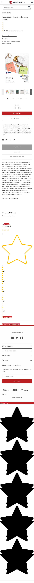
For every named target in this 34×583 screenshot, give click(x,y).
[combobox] (17, 8)
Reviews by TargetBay (8, 216)
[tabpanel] (7, 92)
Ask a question (10, 30)
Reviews (4, 403)
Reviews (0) (6, 224)
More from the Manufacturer (10, 198)
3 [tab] (13, 98)
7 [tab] (23, 98)
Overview (17, 147)
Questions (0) (7, 226)
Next (31, 92)
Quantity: (17, 105)
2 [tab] (10, 98)
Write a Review (6, 43)
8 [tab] (26, 98)
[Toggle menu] (2, 2)
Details (17, 152)
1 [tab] (7, 98)
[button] (2, 30)
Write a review (19, 30)
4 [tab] (15, 98)
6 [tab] (21, 98)
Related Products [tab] (17, 157)
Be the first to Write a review (12, 324)
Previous (2, 92)
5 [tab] (18, 98)
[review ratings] (2, 27)
